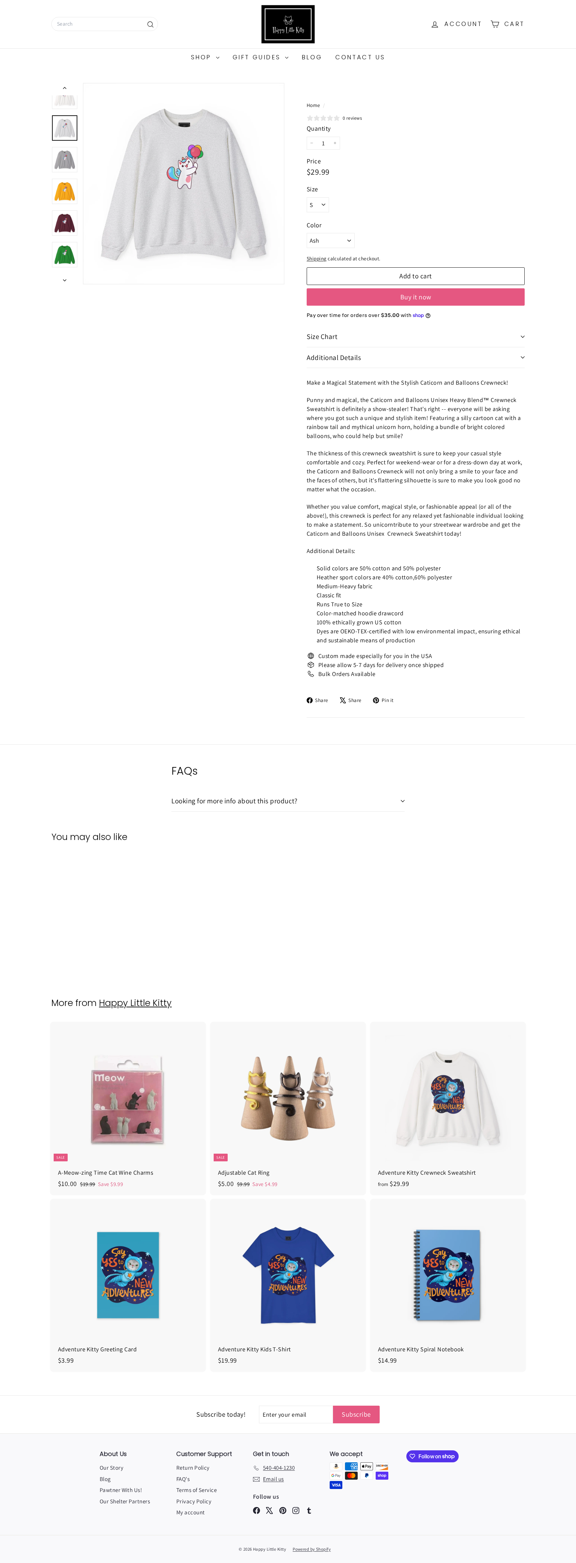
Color (314, 225)
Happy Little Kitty (135, 1003)
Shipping (317, 258)
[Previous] (64, 89)
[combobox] (104, 24)
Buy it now (415, 297)
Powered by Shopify (312, 1549)
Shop (202, 57)
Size (312, 189)
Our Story (111, 1467)
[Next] (64, 278)
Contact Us (360, 57)
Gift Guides (258, 57)
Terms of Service (196, 1490)
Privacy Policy (193, 1501)
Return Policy (193, 1467)
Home (314, 105)
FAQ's (183, 1479)
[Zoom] (183, 183)
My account (190, 1512)
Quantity (319, 128)
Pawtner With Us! (121, 1490)
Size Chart (322, 336)
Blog (312, 57)
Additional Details (334, 357)
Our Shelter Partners (125, 1501)
